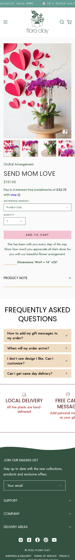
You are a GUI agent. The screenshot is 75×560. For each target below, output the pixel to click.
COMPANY (11, 514)
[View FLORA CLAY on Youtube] (54, 540)
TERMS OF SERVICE (45, 556)
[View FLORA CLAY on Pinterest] (46, 540)
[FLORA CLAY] (37, 22)
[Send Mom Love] (12, 148)
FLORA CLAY (42, 550)
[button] (61, 21)
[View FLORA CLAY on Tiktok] (29, 540)
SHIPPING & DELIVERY (18, 556)
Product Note (15, 278)
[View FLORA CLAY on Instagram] (20, 540)
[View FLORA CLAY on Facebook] (37, 540)
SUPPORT (10, 500)
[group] (37, 3)
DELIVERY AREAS (16, 527)
